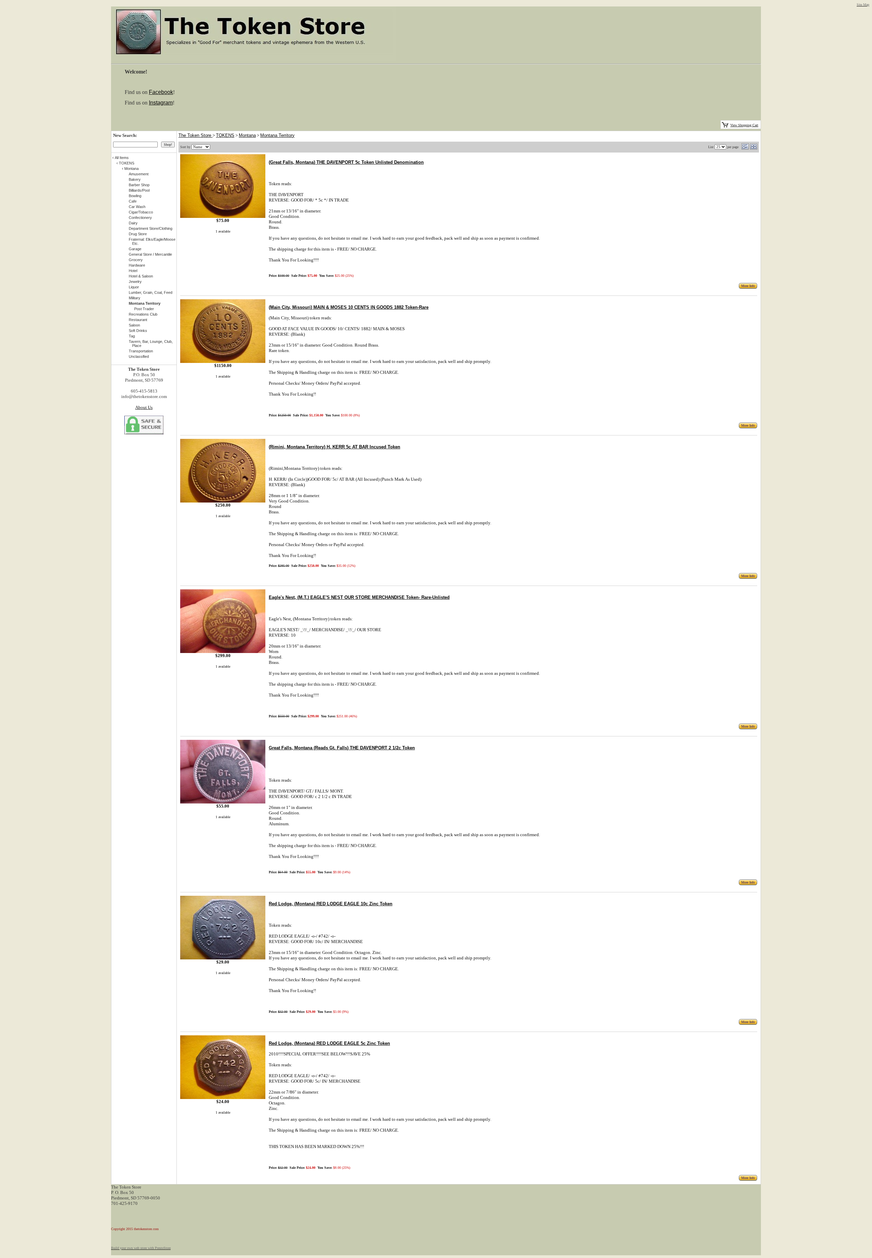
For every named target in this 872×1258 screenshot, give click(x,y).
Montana (247, 135)
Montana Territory (277, 135)
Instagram (161, 103)
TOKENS (225, 135)
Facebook (161, 92)
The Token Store (195, 135)
